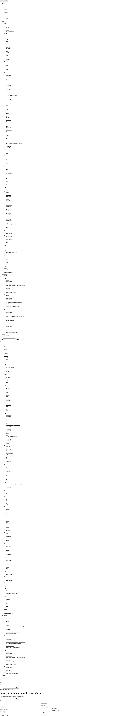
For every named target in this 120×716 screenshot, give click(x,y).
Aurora (7, 106)
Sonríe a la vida (8, 553)
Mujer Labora (7, 117)
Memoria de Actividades (9, 289)
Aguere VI (7, 69)
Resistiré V (7, 52)
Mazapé (7, 163)
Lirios (6, 134)
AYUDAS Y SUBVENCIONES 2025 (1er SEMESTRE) (12, 332)
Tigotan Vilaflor (9, 99)
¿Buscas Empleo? (6, 335)
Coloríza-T (7, 419)
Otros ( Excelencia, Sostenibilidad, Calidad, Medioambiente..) (14, 302)
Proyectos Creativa (55, 706)
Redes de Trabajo (6, 178)
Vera (6, 100)
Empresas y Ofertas (6, 269)
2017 (4, 165)
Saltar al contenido (3, 340)
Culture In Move (8, 258)
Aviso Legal (43, 712)
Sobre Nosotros (6, 8)
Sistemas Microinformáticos (9, 173)
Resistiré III (7, 433)
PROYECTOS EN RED (5, 176)
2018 (4, 155)
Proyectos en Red (55, 708)
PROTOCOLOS (6, 275)
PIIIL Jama (9, 147)
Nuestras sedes (43, 705)
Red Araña (7, 181)
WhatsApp (2, 707)
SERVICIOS (3, 334)
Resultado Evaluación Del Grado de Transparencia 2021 (13, 632)
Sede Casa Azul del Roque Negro (10, 31)
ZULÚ (6, 409)
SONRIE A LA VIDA (8, 196)
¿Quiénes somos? (44, 703)
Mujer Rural (7, 209)
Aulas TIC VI (7, 192)
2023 (4, 72)
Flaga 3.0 (7, 563)
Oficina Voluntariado (8, 405)
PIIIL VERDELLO (8, 47)
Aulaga (7, 159)
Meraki (6, 138)
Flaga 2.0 (7, 242)
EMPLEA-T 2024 (8, 200)
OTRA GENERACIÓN (8, 195)
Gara (6, 79)
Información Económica (9, 284)
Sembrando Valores (8, 120)
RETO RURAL (7, 527)
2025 (4, 44)
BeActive (7, 606)
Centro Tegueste (8, 27)
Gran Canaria (5, 33)
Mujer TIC (7, 227)
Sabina (6, 172)
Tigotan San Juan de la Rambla (12, 96)
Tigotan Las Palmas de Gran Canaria (12, 95)
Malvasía (7, 391)
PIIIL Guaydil (9, 86)
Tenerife (5, 23)
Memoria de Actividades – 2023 (10, 320)
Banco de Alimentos (8, 76)
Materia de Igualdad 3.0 (9, 233)
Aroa (6, 152)
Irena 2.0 (7, 131)
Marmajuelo (7, 42)
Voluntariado (5, 268)
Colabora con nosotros (45, 707)
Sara (6, 253)
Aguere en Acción (8, 156)
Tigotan (7, 435)
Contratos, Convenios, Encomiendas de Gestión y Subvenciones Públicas (15, 285)
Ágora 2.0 (7, 166)
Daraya (7, 153)
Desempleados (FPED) (9, 130)
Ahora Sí (7, 65)
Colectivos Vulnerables (9, 205)
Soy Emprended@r (8, 213)
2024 (4, 61)
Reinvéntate (7, 210)
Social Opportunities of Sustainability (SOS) (11, 252)
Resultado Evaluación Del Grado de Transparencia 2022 (13, 306)
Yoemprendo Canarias (9, 214)
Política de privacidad (4, 713)
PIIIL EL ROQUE (8, 48)
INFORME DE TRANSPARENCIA (10, 327)
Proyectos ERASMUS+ (56, 710)
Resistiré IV (7, 70)
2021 (4, 123)
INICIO (3, 3)
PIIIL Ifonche (9, 429)
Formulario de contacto (4, 709)
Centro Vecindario (8, 377)
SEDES (3, 21)
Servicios (53, 703)
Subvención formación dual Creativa (8, 272)
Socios (5, 612)
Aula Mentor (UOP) (8, 75)
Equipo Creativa (6, 9)
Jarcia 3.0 (7, 223)
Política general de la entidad (46, 709)
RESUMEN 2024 (8, 670)
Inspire (6, 259)
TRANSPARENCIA (4, 274)
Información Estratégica (9, 281)
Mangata (7, 478)
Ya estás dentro (8, 443)
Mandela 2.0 (7, 113)
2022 (4, 216)
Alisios (6, 499)
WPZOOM (30, 713)
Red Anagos (7, 521)
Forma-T (7, 109)
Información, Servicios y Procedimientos (11, 292)
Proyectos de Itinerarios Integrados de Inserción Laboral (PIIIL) (14, 143)
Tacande (7, 55)
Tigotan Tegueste (10, 439)
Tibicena (7, 41)
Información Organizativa (9, 298)
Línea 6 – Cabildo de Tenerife (9, 80)
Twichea (7, 262)
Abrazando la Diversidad (9, 236)
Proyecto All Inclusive (8, 66)
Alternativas (5, 13)
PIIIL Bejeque (9, 146)
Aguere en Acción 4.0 (8, 105)
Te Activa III (7, 199)
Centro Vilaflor (7, 30)
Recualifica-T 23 (8, 59)
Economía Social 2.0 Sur (9, 206)
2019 (4, 149)
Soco (6, 56)
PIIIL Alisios (9, 85)
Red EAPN (7, 182)
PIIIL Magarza (9, 89)
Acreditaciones (6, 12)
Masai (6, 116)
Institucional (7, 280)
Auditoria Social (8, 288)
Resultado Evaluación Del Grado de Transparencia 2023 (13, 321)
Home (4, 346)
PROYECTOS (3, 379)
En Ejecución (5, 184)
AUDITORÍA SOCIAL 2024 (9, 326)
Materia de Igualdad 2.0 (9, 239)
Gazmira (7, 503)
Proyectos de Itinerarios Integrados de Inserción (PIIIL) (13, 425)
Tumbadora (7, 395)
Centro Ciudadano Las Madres (10, 26)
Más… (6, 121)
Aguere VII (7, 51)
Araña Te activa (8, 189)
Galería (7, 18)
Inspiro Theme (24, 713)
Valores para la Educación (9, 263)
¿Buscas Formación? (6, 678)
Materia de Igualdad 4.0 (9, 224)
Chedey (7, 169)
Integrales (7, 62)
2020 (4, 141)
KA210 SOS (7, 399)
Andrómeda (7, 509)
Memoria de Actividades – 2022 (10, 646)
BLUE (6, 590)
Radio (6, 19)
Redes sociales (6, 356)
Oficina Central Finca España (9, 24)
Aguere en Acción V (8, 415)
